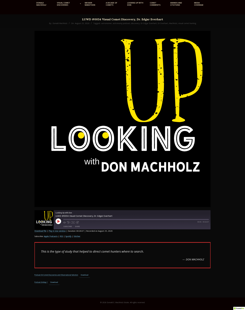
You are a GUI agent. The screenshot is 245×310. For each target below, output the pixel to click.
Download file (40, 231)
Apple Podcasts (51, 236)
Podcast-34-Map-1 (41, 282)
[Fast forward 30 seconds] (77, 222)
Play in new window (57, 231)
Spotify (68, 236)
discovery (135, 23)
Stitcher (77, 236)
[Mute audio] (64, 222)
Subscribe (67, 226)
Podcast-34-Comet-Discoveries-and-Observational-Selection (56, 275)
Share (77, 226)
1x (73, 222)
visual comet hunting (187, 23)
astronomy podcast (121, 23)
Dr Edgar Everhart (149, 23)
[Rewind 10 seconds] (68, 222)
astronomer (106, 23)
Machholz (173, 23)
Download (84, 275)
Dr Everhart (163, 23)
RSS (61, 236)
